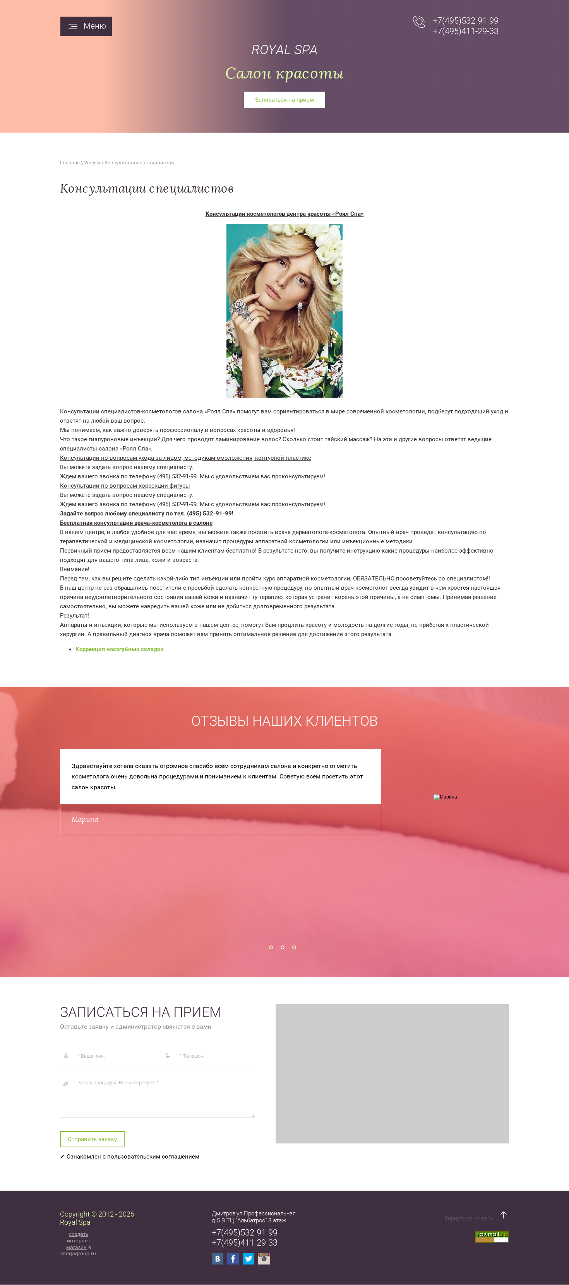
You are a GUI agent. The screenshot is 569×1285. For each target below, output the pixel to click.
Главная (70, 163)
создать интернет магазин (78, 1240)
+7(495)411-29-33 (466, 31)
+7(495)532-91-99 (466, 21)
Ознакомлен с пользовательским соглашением (133, 1156)
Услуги (92, 163)
